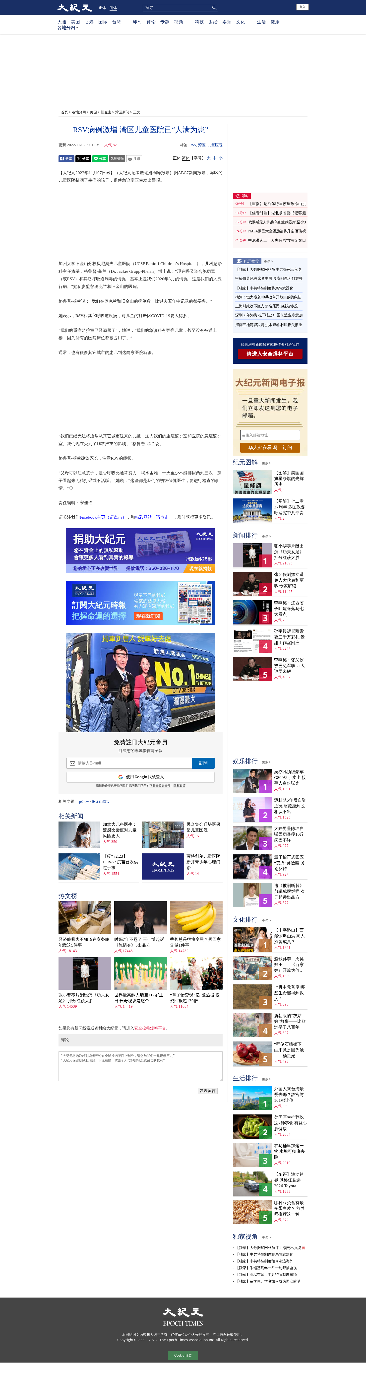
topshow (82, 802)
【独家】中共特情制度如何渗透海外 (264, 1261)
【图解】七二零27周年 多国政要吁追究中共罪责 (289, 507)
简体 (113, 7)
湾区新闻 (122, 112)
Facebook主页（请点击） (103, 517)
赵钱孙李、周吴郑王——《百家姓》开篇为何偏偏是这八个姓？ (289, 965)
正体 (102, 7)
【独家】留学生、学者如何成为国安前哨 (267, 1281)
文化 (240, 22)
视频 (178, 22)
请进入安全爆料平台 (270, 353)
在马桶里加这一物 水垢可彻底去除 (289, 1151)
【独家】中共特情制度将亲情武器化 (264, 288)
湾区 (202, 145)
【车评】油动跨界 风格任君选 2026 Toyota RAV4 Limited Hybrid (289, 1180)
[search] (180, 7)
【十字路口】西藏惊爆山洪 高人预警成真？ (289, 936)
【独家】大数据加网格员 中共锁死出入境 (268, 270)
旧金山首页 (101, 802)
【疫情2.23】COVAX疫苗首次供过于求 (120, 862)
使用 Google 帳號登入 (145, 777)
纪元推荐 (251, 261)
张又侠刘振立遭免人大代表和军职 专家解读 (289, 580)
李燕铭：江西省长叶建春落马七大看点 (289, 609)
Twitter (83, 158)
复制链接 (117, 158)
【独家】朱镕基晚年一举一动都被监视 (266, 1268)
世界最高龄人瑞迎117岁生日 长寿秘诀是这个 (138, 998)
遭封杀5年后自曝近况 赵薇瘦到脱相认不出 (290, 806)
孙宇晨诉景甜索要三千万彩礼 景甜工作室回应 (289, 637)
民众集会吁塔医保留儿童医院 (203, 827)
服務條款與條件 (160, 785)
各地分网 (66, 27)
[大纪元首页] (74, 7)
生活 (261, 22)
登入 (302, 7)
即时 (137, 22)
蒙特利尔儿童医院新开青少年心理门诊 (203, 862)
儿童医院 (215, 145)
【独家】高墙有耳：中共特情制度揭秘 (266, 1275)
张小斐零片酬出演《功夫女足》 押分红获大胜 (84, 998)
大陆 (61, 22)
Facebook (66, 158)
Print (134, 158)
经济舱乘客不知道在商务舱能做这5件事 (84, 942)
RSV (192, 145)
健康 (275, 22)
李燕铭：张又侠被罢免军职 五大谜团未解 (289, 666)
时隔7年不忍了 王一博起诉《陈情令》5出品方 (139, 942)
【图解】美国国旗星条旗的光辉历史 (289, 479)
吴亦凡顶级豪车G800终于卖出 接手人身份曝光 (290, 777)
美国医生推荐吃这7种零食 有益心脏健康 (290, 1123)
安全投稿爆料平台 (150, 1028)
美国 (75, 22)
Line (100, 158)
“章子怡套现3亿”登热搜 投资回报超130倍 (195, 998)
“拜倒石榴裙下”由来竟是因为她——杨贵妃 (289, 1050)
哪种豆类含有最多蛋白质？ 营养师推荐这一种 (289, 1208)
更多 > (268, 261)
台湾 (116, 22)
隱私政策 (179, 785)
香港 (89, 22)
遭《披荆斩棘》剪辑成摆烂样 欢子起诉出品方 (289, 891)
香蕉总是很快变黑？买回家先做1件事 (195, 942)
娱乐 (226, 22)
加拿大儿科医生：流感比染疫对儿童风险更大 (120, 830)
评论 (151, 22)
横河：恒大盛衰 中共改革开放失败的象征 (268, 297)
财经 (213, 22)
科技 (199, 22)
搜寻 (213, 7)
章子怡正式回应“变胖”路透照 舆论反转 (289, 863)
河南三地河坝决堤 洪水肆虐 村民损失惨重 (268, 325)
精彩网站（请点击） (154, 517)
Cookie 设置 (183, 1355)
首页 (64, 112)
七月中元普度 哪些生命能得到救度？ (289, 993)
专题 (164, 22)
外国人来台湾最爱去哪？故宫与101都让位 (289, 1095)
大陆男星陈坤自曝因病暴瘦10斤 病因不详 (289, 834)
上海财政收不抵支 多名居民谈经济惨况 (266, 306)
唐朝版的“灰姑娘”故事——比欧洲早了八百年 (290, 1021)
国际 (102, 22)
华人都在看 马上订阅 (270, 447)
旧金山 (106, 112)
